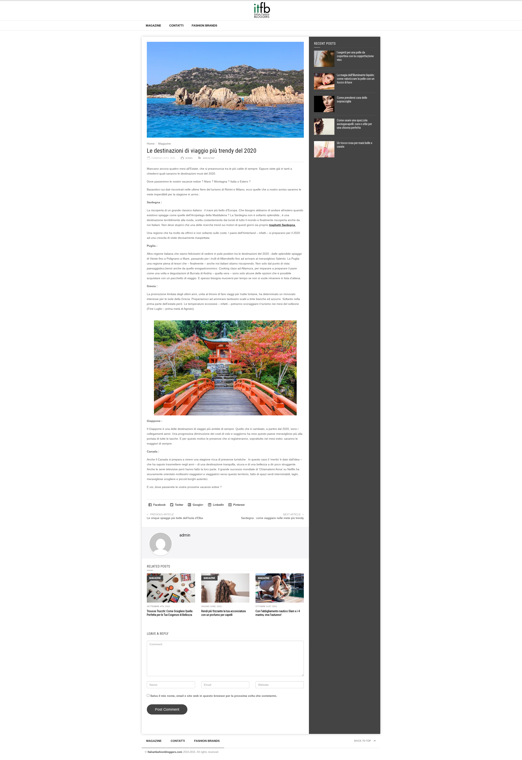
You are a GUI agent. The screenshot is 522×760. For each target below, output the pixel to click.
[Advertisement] (344, 225)
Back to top (363, 740)
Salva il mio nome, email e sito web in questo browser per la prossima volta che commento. (213, 695)
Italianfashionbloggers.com (165, 751)
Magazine (153, 25)
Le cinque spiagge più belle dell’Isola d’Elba (175, 518)
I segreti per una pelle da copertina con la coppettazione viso (355, 56)
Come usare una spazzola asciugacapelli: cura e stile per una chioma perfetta (354, 123)
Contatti (176, 25)
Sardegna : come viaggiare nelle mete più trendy (272, 518)
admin (188, 158)
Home (151, 143)
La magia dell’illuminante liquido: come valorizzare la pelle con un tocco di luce (356, 78)
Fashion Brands (204, 25)
